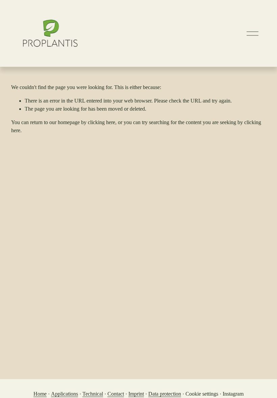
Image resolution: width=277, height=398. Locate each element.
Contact (115, 394)
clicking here (101, 122)
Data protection (164, 394)
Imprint (136, 394)
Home (40, 394)
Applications (64, 394)
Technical (92, 394)
